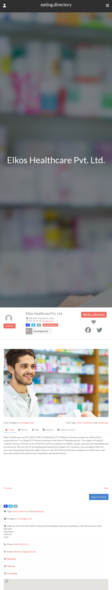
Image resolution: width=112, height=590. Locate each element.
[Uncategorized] (29, 331)
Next (106, 488)
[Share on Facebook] (88, 330)
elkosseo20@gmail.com (24, 551)
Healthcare (103, 422)
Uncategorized (41, 331)
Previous (8, 488)
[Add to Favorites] (94, 322)
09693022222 (21, 544)
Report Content (98, 497)
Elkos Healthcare (85, 422)
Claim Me (9, 326)
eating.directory (56, 4)
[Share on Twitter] (99, 330)
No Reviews (48, 321)
